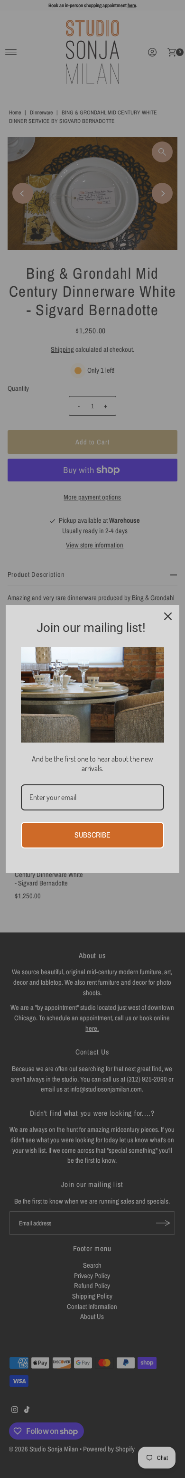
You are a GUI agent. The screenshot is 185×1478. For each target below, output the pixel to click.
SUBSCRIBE (92, 834)
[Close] (168, 616)
